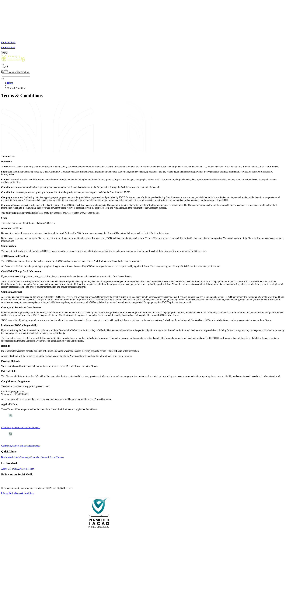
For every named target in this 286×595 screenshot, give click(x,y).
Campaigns (25, 457)
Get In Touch (28, 469)
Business (5, 457)
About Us (5, 469)
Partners (60, 457)
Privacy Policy (8, 493)
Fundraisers (36, 457)
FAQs (19, 469)
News (13, 469)
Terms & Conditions (24, 493)
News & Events (48, 457)
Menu (4, 53)
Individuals (15, 457)
